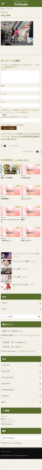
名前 (3, 86)
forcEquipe (21, 4)
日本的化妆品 (7, 390)
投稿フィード (6, 419)
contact (4, 303)
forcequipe (19, 342)
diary (5, 371)
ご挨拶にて (5, 331)
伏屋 (17, 347)
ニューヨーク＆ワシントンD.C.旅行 (26, 254)
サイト (3, 102)
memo (5, 383)
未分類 (5, 396)
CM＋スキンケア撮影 (24, 261)
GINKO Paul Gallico (8, 351)
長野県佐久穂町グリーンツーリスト (14, 335)
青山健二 (15, 331)
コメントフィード (8, 421)
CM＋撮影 (19, 269)
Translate (17, 443)
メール (3, 94)
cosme (5, 365)
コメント (4, 69)
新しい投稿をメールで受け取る (13, 125)
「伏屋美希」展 (7, 342)
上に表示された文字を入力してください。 (15, 117)
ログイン (4, 416)
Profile (3, 309)
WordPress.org (6, 424)
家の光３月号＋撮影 (23, 284)
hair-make (7, 377)
